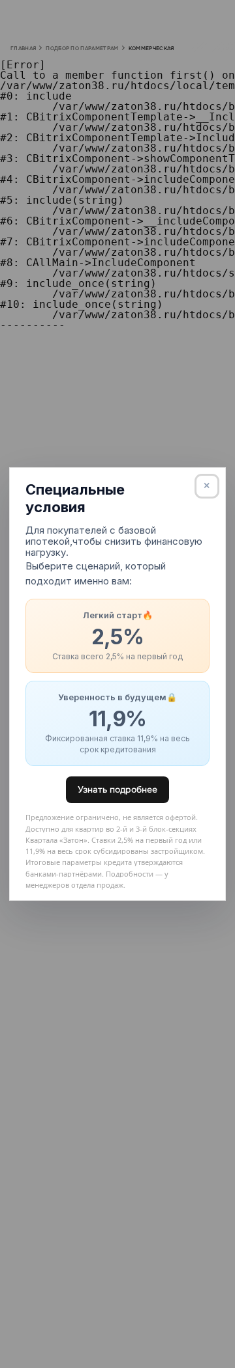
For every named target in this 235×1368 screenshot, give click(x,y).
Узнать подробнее (117, 789)
